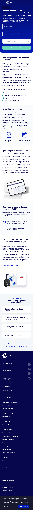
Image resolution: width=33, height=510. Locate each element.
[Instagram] (29, 373)
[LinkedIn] (29, 364)
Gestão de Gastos (7, 449)
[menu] (3, 2)
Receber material (16, 48)
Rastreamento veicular (8, 439)
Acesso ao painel (6, 367)
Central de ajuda (6, 370)
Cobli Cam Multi (6, 386)
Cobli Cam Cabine (7, 380)
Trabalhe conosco (7, 474)
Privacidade (5, 484)
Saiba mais (6, 506)
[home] (9, 2)
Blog (3, 461)
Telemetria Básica (7, 394)
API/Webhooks (6, 405)
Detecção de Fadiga (7, 433)
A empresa (5, 471)
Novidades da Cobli (7, 464)
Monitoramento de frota (8, 443)
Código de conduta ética (8, 477)
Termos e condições (7, 491)
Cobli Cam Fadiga (6, 383)
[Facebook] (29, 369)
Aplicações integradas (8, 409)
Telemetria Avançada (8, 397)
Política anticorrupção (8, 481)
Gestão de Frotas (7, 391)
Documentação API (7, 417)
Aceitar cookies (24, 506)
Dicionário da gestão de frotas (10, 425)
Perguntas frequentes (8, 487)
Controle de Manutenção (8, 453)
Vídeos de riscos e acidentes (10, 436)
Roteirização (5, 446)
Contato (4, 467)
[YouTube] (29, 378)
